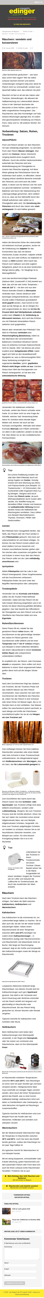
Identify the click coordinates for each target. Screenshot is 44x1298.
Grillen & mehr (23, 48)
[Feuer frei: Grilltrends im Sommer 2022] (6, 1224)
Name (6, 1263)
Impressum (36, 1292)
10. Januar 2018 (9, 48)
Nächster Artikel (22, 1197)
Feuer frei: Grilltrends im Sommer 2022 (26, 1219)
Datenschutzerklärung (22, 1294)
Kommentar (8, 1247)
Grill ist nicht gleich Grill (21, 1209)
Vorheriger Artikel (22, 1195)
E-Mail (6, 1269)
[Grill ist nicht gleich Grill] (6, 1213)
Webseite (7, 1275)
